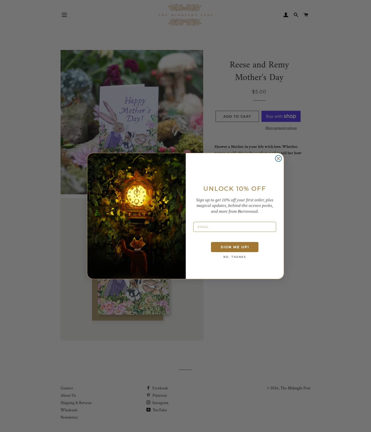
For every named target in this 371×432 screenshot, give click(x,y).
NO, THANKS (234, 257)
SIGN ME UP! (235, 247)
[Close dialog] (278, 158)
